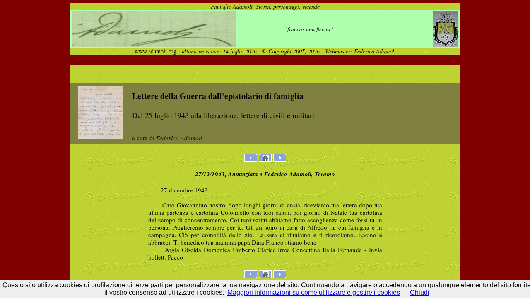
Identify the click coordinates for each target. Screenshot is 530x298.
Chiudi (419, 292)
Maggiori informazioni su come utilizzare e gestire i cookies (313, 292)
